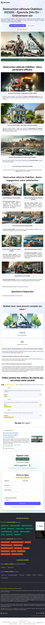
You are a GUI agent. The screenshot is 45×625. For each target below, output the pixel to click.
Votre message (7, 490)
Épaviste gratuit (17, 534)
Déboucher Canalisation (13, 623)
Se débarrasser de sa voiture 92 (17, 542)
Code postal (25, 480)
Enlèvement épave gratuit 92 (6, 545)
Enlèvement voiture (4, 525)
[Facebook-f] (37, 613)
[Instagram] (39, 613)
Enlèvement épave (10, 528)
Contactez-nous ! (19, 295)
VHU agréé (3, 528)
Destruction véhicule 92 (5, 554)
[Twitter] (41, 613)
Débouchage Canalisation (6, 622)
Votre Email (7, 485)
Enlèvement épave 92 (5, 551)
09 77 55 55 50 (23, 459)
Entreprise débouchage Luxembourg (29, 623)
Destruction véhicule (20, 528)
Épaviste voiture (9, 534)
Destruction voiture (29, 528)
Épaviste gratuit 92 (18, 548)
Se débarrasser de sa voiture (6, 531)
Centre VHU (16, 531)
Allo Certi (7, 2)
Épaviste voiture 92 (21, 551)
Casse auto (29, 622)
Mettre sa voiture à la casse (27, 525)
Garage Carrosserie (22, 622)
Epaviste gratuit (15, 622)
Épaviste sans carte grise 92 (17, 554)
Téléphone (6, 480)
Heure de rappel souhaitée (10, 497)
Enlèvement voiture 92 (18, 545)
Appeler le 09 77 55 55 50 (9, 448)
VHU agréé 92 (27, 542)
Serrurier (20, 623)
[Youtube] (43, 613)
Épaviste (2, 534)
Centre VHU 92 (26, 548)
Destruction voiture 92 (5, 542)
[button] (43, 2)
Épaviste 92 (13, 551)
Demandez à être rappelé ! (22, 286)
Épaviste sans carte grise (24, 531)
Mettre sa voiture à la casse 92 (6, 548)
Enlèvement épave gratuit (15, 525)
